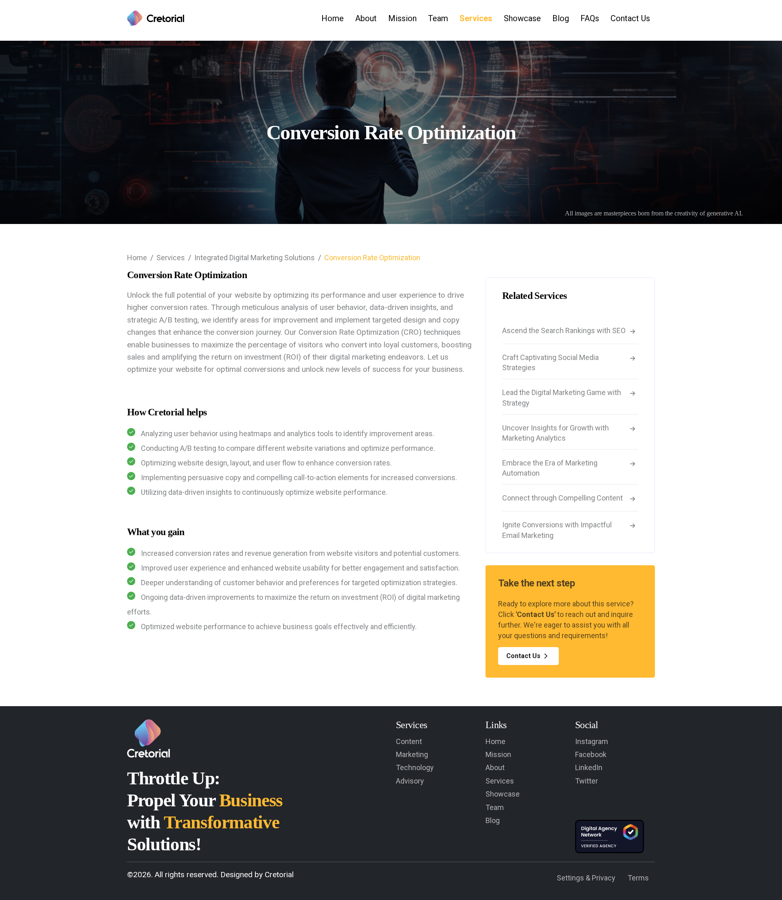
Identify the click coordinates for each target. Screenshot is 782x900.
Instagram (591, 741)
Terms (638, 878)
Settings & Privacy (586, 878)
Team (438, 18)
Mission (402, 18)
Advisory (410, 781)
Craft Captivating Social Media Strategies (550, 362)
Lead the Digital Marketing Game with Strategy (561, 397)
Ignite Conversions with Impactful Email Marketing (557, 529)
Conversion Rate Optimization (372, 257)
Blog (560, 18)
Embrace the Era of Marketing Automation (549, 468)
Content (409, 741)
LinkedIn (588, 767)
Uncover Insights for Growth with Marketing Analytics (555, 433)
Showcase (522, 18)
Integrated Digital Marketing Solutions (254, 257)
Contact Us (630, 18)
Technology (415, 767)
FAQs (589, 18)
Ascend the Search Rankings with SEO (564, 330)
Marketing (412, 754)
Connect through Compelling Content (562, 498)
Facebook (590, 754)
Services (475, 18)
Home (332, 18)
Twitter (586, 781)
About (366, 18)
